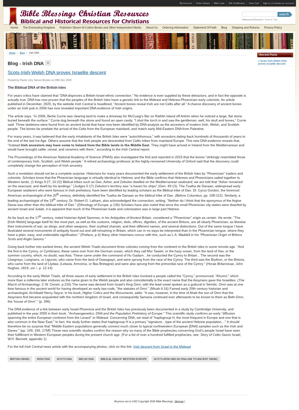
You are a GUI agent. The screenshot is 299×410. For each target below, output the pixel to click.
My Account (186, 3)
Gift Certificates (236, 3)
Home (12, 52)
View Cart (254, 3)
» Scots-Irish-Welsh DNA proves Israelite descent (272, 62)
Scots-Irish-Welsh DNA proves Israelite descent (57, 72)
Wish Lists (219, 3)
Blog (22, 52)
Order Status (203, 3)
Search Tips (271, 19)
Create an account (284, 3)
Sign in (267, 3)
